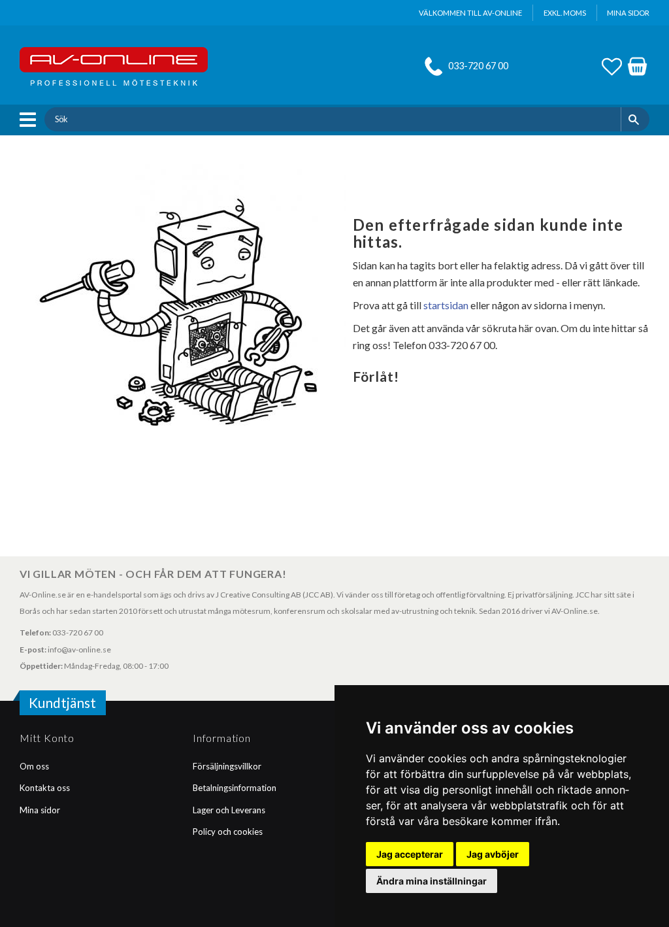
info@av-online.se (79, 649)
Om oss (34, 766)
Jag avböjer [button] (492, 854)
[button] (31, 119)
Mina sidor (40, 810)
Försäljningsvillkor (227, 766)
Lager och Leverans (229, 810)
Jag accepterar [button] (409, 854)
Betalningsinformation (234, 788)
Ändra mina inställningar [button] (431, 880)
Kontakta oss (45, 788)
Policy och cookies (228, 831)
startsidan (445, 305)
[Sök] (635, 119)
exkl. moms (565, 12)
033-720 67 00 (478, 65)
